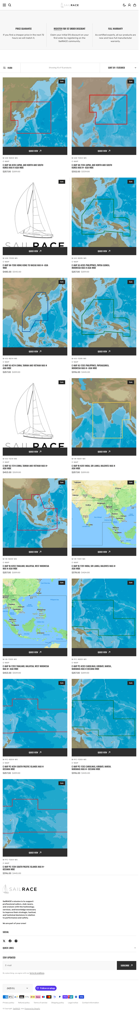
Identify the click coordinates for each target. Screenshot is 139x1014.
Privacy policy (8, 993)
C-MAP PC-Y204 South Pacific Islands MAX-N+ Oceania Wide (23, 868)
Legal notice (73, 993)
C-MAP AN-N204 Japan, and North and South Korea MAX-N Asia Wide (23, 166)
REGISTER (58, 28)
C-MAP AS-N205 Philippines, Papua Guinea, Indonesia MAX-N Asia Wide (91, 266)
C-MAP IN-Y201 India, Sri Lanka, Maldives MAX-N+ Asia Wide (94, 567)
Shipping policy (57, 993)
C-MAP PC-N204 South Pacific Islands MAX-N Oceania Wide (23, 767)
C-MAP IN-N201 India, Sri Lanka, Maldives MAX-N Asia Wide (93, 467)
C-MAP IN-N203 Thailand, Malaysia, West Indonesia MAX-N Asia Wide (26, 567)
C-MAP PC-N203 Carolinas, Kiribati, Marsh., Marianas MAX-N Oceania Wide (92, 667)
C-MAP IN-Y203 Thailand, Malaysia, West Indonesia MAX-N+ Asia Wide (26, 667)
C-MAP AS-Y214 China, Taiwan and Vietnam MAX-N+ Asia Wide (25, 467)
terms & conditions (37, 963)
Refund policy (24, 993)
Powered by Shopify (32, 999)
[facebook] (10, 941)
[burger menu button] (4, 5)
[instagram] (16, 941)
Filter (10, 67)
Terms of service (40, 993)
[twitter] (4, 941)
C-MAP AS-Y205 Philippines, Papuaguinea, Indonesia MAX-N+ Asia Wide (90, 366)
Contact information (90, 993)
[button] (124, 5)
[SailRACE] (69, 5)
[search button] (9, 5)
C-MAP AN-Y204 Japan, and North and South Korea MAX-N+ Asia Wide (92, 166)
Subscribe (123, 955)
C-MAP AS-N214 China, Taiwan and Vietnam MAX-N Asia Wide (25, 366)
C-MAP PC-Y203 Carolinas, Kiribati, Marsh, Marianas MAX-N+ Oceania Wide (91, 767)
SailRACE (16, 999)
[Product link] (35, 125)
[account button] (129, 5)
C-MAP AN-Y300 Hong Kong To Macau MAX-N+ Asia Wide (25, 266)
